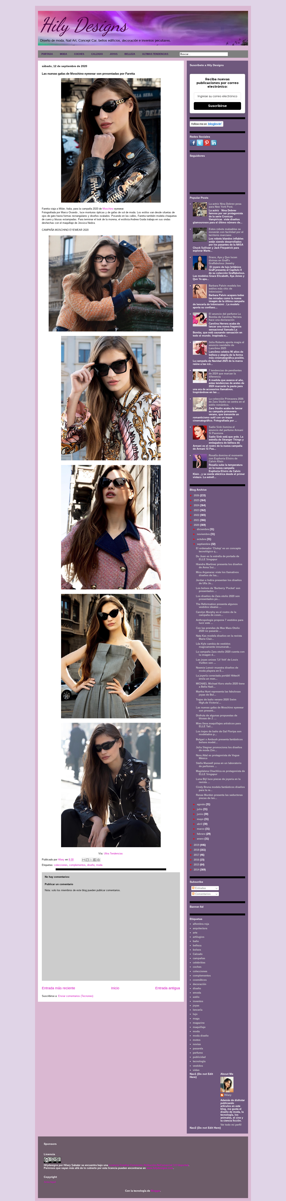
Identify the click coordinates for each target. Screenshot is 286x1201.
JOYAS (114, 54)
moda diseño (201, 1035)
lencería (197, 1009)
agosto (201, 804)
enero (200, 838)
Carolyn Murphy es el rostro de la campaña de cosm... (216, 614)
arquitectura (200, 928)
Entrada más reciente (58, 988)
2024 (197, 505)
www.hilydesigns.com (160, 1168)
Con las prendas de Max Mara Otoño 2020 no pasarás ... (218, 630)
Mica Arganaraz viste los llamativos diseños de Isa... (217, 574)
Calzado (198, 954)
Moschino (108, 208)
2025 (197, 500)
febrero (201, 833)
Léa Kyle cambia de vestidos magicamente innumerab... (213, 645)
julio (200, 809)
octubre (202, 539)
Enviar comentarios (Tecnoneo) (75, 996)
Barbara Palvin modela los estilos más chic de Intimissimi (225, 288)
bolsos (197, 949)
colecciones (61, 865)
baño (196, 941)
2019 (197, 844)
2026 (197, 495)
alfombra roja (201, 923)
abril (200, 824)
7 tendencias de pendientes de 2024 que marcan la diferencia (225, 373)
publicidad (199, 1057)
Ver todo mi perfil (230, 1124)
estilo (196, 997)
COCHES (79, 54)
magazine (198, 1022)
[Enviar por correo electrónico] (84, 860)
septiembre (204, 544)
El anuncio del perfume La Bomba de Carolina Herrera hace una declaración (225, 316)
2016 (197, 859)
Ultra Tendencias (114, 853)
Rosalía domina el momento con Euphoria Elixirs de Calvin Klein (226, 458)
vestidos (198, 1065)
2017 (197, 854)
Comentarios (202, 893)
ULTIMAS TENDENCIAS (155, 54)
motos (196, 1039)
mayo (200, 819)
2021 (197, 520)
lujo (195, 1014)
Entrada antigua (167, 988)
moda (99, 865)
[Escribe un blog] (87, 860)
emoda (197, 992)
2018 (197, 849)
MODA (63, 54)
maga (196, 1018)
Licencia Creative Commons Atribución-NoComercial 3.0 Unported (149, 1165)
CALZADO (97, 54)
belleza (197, 945)
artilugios (198, 936)
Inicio (115, 988)
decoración (199, 984)
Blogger (155, 1190)
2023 (197, 510)
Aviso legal (50, 1182)
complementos (77, 865)
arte (195, 932)
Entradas (200, 888)
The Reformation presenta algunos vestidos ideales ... (217, 606)
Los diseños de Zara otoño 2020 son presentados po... (218, 598)
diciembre (203, 529)
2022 (197, 515)
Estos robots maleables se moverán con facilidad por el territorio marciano (226, 232)
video (196, 1070)
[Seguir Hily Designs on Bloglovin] (206, 125)
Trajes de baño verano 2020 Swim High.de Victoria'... (216, 701)
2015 (197, 864)
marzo (201, 828)
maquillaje (199, 1027)
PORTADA (47, 54)
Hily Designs (83, 24)
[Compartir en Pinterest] (98, 860)
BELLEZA (130, 54)
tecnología (199, 1061)
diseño (91, 865)
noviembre (204, 534)
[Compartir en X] (91, 860)
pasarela (198, 1048)
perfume (198, 1052)
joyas (196, 1005)
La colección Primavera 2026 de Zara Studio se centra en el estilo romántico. (227, 401)
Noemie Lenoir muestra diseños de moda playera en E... (217, 669)
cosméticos (200, 979)
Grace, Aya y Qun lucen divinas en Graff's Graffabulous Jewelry (223, 260)
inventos (198, 1001)
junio (200, 814)
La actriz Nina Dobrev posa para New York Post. (225, 205)
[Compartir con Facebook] (95, 860)
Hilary (227, 1094)
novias (197, 1044)
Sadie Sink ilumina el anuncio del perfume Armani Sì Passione (226, 430)
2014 (197, 869)
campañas (199, 958)
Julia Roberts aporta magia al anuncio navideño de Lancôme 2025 (226, 345)
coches (197, 966)
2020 (197, 525)
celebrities (199, 962)
